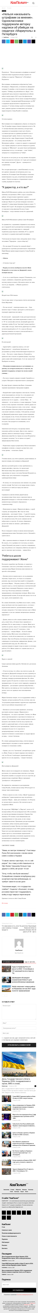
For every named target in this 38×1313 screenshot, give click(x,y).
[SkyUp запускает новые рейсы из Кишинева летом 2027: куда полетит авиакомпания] (6, 989)
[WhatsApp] (16, 41)
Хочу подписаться (18, 1290)
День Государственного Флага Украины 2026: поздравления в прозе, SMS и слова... (16, 1081)
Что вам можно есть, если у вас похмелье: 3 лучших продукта (10, 928)
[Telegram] (25, 41)
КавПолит (6, 37)
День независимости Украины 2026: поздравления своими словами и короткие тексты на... (24, 1107)
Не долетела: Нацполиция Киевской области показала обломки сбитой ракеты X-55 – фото (27, 929)
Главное (4, 1274)
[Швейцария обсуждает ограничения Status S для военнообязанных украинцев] (6, 980)
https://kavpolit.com (19, 952)
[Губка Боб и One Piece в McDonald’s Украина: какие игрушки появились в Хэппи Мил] (6, 1126)
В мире (9, 8)
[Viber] (29, 41)
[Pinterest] (12, 41)
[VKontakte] (4, 1218)
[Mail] (14, 1213)
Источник (5, 903)
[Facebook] (4, 41)
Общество (4, 1260)
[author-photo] (19, 947)
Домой (3, 8)
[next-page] (6, 995)
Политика (4, 1267)
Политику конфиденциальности (25, 1294)
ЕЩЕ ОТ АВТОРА (30, 962)
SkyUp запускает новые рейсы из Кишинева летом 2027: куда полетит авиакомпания (23, 989)
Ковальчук (5, 1086)
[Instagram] (9, 1213)
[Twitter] (8, 41)
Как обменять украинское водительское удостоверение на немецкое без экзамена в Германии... (24, 1143)
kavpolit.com (27, 1304)
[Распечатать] (21, 41)
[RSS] (19, 1213)
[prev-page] (3, 995)
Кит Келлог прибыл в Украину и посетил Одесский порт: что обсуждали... (22, 1152)
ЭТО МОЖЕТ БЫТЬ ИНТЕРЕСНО (13, 962)
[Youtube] (9, 1218)
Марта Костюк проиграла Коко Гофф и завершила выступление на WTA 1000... (24, 1116)
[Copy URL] (33, 41)
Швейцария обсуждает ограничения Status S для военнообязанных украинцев (23, 980)
